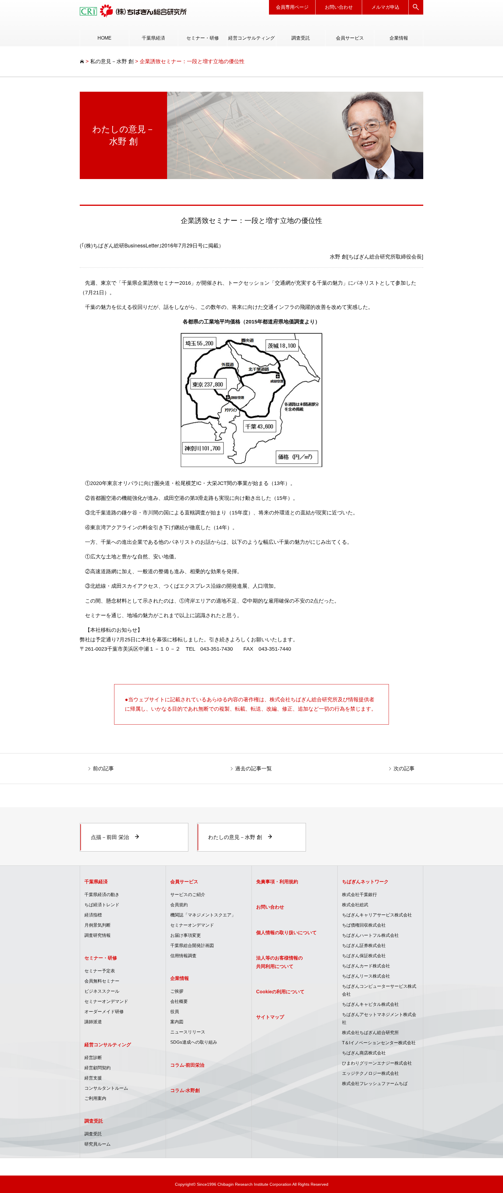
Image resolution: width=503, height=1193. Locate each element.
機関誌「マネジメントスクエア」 (203, 914)
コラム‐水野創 (185, 1090)
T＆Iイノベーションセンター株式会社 (379, 1042)
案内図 (176, 1021)
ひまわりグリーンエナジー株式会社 (377, 1063)
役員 (174, 1011)
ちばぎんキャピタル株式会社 (370, 1004)
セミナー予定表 (99, 970)
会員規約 (179, 904)
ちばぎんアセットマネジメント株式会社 (379, 1018)
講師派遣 (93, 1021)
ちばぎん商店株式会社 (364, 1052)
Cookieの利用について (280, 991)
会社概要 (179, 1001)
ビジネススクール (101, 991)
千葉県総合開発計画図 (192, 945)
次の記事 (404, 768)
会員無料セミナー (101, 980)
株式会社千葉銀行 (359, 894)
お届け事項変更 (185, 935)
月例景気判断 (97, 925)
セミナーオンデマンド (106, 1001)
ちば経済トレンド (101, 904)
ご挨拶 (176, 991)
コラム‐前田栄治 (187, 1065)
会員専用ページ (292, 7)
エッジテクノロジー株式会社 (370, 1073)
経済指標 (93, 914)
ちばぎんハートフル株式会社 (370, 935)
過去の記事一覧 (253, 768)
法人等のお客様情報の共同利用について (279, 962)
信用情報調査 (183, 955)
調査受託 (300, 38)
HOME (104, 38)
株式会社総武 (355, 904)
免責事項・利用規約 (277, 881)
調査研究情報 (97, 935)
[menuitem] (104, 38)
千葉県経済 (153, 38)
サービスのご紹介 (187, 894)
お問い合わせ (339, 7)
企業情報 (398, 38)
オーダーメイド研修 (104, 1011)
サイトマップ (270, 1017)
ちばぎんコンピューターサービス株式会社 (379, 990)
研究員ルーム (97, 1143)
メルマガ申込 (385, 7)
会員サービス (350, 38)
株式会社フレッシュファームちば (375, 1083)
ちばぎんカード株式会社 (366, 965)
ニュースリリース (187, 1031)
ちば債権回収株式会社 (364, 925)
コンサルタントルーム (106, 1088)
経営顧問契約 (97, 1067)
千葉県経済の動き (101, 894)
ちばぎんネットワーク (365, 881)
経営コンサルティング (251, 38)
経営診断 (93, 1057)
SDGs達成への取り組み (193, 1042)
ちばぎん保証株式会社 (364, 955)
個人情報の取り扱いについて (286, 932)
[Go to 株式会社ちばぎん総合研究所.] (82, 61)
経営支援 (93, 1077)
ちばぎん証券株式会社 (364, 945)
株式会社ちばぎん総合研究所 (370, 1032)
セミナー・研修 (202, 38)
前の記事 (103, 768)
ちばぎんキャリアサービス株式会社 (377, 914)
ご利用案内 (95, 1098)
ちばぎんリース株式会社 (366, 975)
